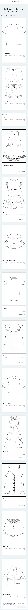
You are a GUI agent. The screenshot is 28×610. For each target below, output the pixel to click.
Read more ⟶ (22, 60)
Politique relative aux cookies (11, 604)
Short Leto (6, 546)
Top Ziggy (6, 117)
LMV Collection (14, 2)
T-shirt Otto (6, 53)
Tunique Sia (6, 308)
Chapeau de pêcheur (9, 260)
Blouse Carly (6, 403)
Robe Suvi (6, 213)
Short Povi (6, 101)
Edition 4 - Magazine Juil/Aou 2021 (11, 55)
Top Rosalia (6, 356)
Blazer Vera (6, 594)
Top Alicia (6, 499)
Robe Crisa (6, 451)
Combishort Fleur (8, 165)
